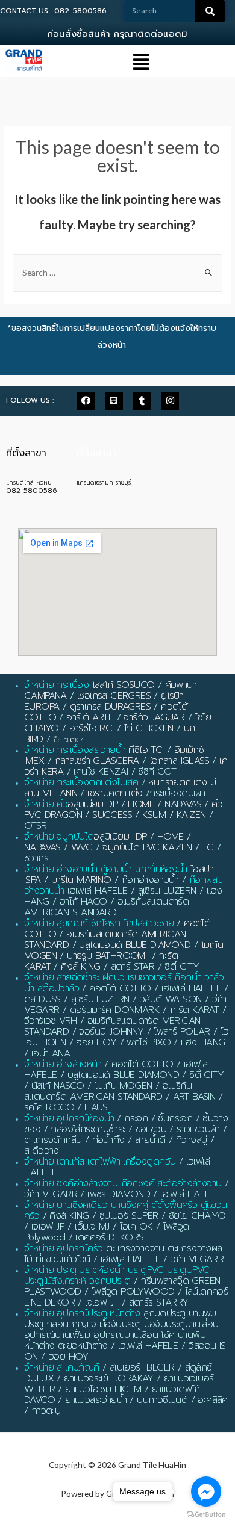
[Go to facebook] (206, 1491)
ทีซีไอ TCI (145, 750)
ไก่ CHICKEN (149, 728)
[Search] (210, 11)
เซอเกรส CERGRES (114, 696)
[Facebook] (86, 401)
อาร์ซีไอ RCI (91, 728)
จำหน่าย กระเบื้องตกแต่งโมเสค (81, 782)
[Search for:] (117, 272)
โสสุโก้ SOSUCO (123, 685)
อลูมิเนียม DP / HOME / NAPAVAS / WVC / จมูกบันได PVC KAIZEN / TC (119, 842)
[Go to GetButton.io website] (206, 1515)
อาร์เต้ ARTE (89, 717)
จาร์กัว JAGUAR (154, 717)
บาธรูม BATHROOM (106, 956)
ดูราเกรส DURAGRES (110, 706)
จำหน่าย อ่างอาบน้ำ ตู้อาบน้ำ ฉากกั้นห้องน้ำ (105, 869)
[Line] (114, 401)
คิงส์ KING (80, 966)
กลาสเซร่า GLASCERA (97, 761)
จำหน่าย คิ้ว (45, 804)
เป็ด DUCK (66, 740)
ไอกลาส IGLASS (179, 761)
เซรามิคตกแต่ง (114, 793)
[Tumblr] (142, 401)
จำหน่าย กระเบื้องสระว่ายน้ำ (74, 750)
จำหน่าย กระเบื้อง (56, 685)
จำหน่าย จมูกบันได (58, 836)
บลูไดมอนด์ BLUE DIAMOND (134, 945)
